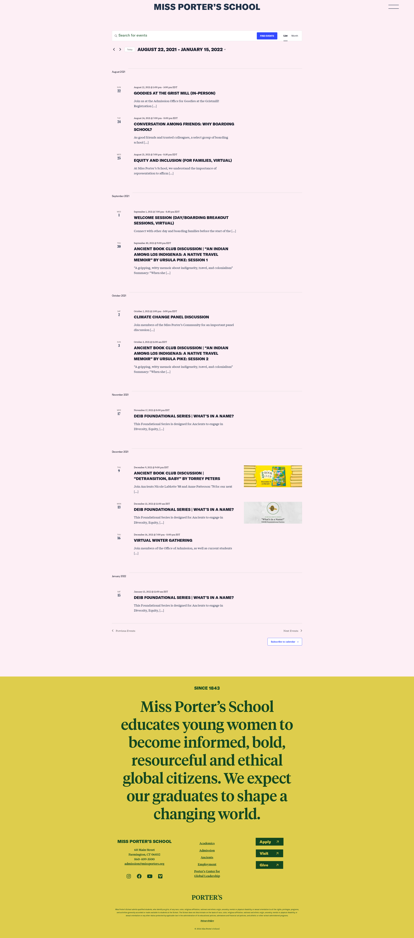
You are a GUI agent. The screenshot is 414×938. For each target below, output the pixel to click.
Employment (207, 864)
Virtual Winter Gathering (163, 540)
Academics (207, 843)
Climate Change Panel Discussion (171, 316)
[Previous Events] (114, 49)
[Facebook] (139, 876)
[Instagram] (129, 876)
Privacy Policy (207, 920)
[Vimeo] (160, 876)
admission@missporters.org (144, 863)
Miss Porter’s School (207, 6)
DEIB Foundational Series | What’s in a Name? (184, 416)
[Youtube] (150, 876)
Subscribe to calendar (283, 641)
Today (129, 49)
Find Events (267, 35)
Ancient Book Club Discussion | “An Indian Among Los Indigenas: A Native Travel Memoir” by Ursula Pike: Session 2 (181, 353)
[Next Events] (120, 49)
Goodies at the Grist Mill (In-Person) (174, 93)
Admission (207, 850)
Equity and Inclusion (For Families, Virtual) (183, 160)
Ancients (207, 857)
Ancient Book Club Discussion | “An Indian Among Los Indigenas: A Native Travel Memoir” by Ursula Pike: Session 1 (181, 254)
